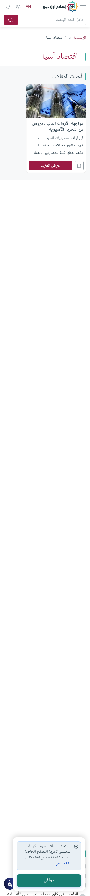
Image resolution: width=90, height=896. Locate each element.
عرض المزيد (51, 165)
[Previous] (85, 128)
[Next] (5, 128)
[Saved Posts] (8, 7)
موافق (49, 880)
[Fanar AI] (10, 883)
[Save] (79, 165)
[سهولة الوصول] (18, 7)
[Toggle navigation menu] (82, 7)
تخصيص (62, 863)
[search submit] (11, 20)
